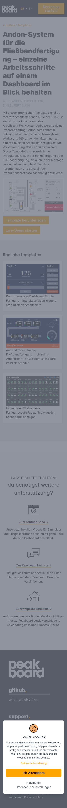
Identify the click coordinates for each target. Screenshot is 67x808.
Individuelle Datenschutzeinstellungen (33, 785)
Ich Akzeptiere (33, 772)
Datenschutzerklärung (33, 763)
